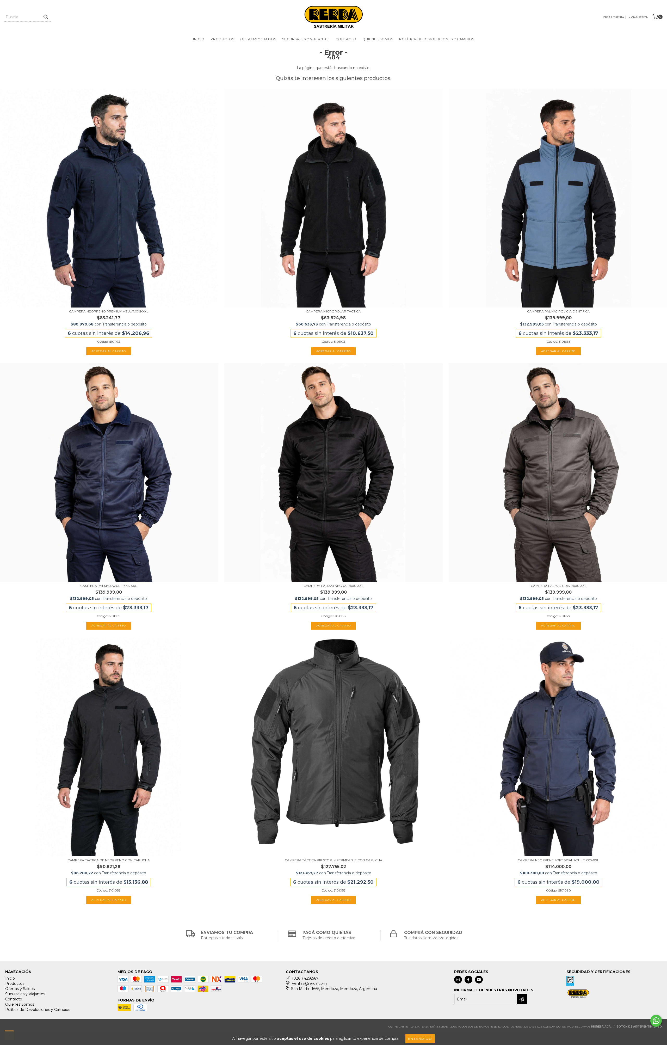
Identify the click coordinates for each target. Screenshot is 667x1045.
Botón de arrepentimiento (639, 1026)
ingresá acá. (601, 1026)
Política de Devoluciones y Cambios (436, 39)
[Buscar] (45, 17)
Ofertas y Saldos (258, 39)
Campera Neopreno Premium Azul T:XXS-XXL (108, 311)
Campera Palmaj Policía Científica (558, 311)
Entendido (420, 1039)
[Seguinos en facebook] (468, 979)
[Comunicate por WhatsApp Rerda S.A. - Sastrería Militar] (656, 1021)
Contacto (346, 39)
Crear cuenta (613, 17)
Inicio (199, 39)
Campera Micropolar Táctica (333, 311)
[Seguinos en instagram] (458, 979)
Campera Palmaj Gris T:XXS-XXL (558, 586)
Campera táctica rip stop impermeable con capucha (333, 860)
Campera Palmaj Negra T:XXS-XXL (333, 586)
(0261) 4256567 (305, 978)
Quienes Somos (377, 39)
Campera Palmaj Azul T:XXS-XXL (108, 586)
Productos (222, 39)
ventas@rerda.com (309, 983)
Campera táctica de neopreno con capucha (108, 860)
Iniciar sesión (638, 17)
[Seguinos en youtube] (479, 979)
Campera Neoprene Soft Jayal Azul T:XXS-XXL (558, 860)
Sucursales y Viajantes (306, 39)
